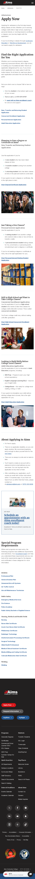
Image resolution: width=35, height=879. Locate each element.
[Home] (10, 692)
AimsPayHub (22, 752)
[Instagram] (25, 808)
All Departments (6, 764)
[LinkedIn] (9, 816)
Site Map (25, 840)
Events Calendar (6, 791)
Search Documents (7, 779)
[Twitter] (9, 808)
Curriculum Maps (7, 772)
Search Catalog (6, 783)
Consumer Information (25, 832)
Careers (20, 795)
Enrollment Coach (21, 554)
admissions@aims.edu (13, 484)
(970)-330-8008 (28, 484)
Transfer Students (24, 737)
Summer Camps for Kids (7, 756)
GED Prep (4, 752)
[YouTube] (17, 816)
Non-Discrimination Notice (12, 836)
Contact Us (21, 791)
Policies (4, 832)
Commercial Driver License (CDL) (7, 744)
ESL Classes (5, 748)
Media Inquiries (23, 799)
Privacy (19, 840)
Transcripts (21, 744)
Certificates (4, 741)
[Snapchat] (25, 816)
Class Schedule (23, 748)
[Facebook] (17, 808)
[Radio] (9, 824)
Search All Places (24, 779)
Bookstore (21, 772)
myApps (22, 717)
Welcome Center (23, 764)
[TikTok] (25, 824)
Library (20, 768)
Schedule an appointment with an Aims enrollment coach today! (17, 519)
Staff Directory (6, 775)
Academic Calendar (7, 795)
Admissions (10, 8)
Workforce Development (18, 43)
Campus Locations (7, 768)
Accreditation (12, 832)
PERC (20, 775)
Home (2, 8)
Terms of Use (10, 840)
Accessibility (25, 836)
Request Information (11, 711)
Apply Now (7, 705)
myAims (6, 717)
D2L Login (21, 741)
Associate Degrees (7, 737)
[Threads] (17, 824)
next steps (8, 453)
